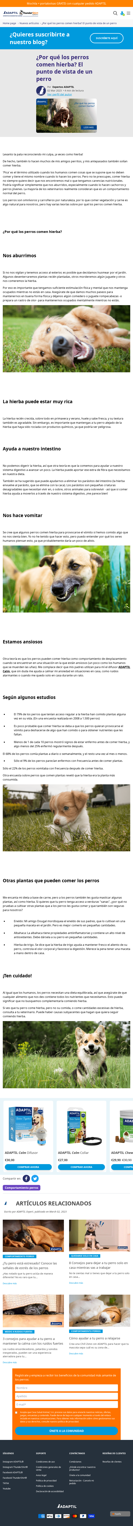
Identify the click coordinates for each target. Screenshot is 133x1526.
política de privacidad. (68, 1421)
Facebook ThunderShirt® (15, 1477)
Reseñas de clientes (112, 1461)
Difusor (21, 1153)
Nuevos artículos (29, 23)
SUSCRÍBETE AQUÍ (106, 38)
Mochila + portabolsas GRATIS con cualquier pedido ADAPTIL (66, 3)
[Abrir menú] (128, 13)
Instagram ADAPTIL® (13, 1461)
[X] (35, 1178)
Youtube (7, 1488)
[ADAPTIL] (66, 1507)
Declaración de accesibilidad (50, 1491)
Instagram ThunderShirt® (15, 1467)
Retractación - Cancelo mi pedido (81, 1482)
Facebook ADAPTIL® (13, 1472)
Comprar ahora (28, 1167)
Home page (9, 23)
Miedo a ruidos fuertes (18, 1331)
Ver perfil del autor (59, 94)
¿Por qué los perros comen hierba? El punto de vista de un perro (79, 23)
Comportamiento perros (21, 1188)
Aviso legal (41, 1475)
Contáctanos (75, 1461)
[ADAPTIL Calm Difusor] (28, 1125)
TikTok (6, 1483)
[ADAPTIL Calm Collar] (81, 1125)
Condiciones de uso (45, 1461)
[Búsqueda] (115, 13)
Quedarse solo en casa (84, 1255)
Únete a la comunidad (79, 1475)
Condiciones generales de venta (48, 1468)
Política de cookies (45, 1486)
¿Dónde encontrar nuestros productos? (82, 1468)
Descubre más (10, 1283)
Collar (73, 1153)
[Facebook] (26, 1178)
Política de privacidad (46, 1480)
